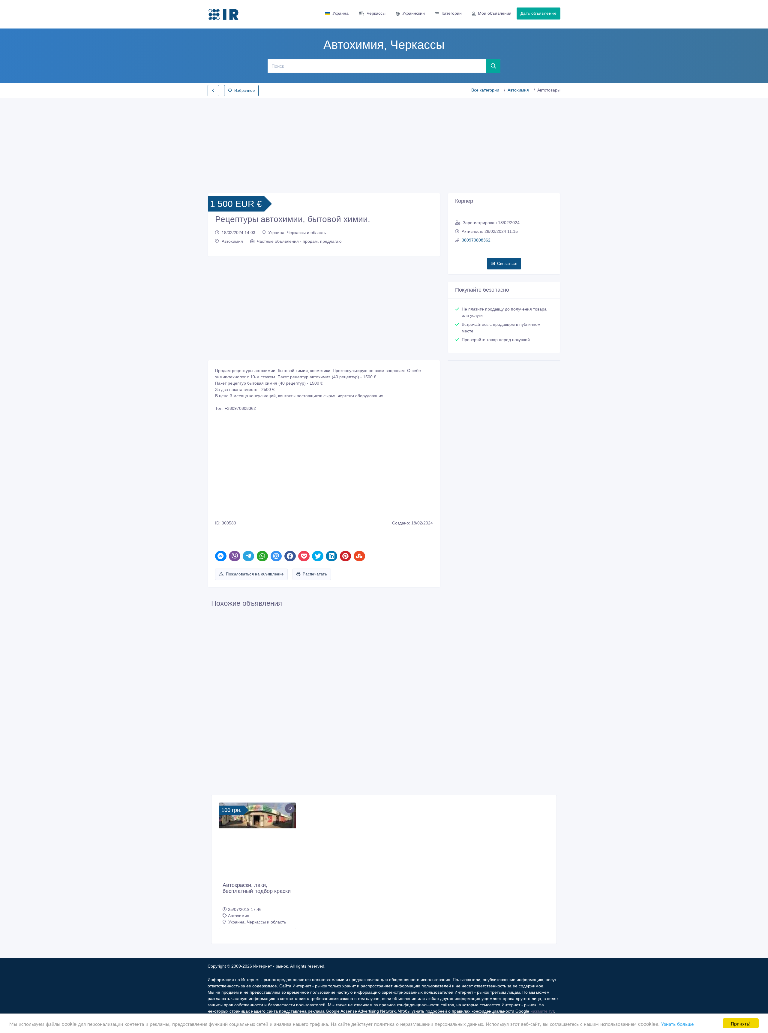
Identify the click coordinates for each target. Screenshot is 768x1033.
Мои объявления (495, 13)
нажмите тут (542, 1011)
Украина (340, 13)
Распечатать (315, 574)
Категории (452, 13)
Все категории (485, 90)
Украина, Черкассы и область (297, 232)
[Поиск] (493, 66)
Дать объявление (538, 13)
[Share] (220, 556)
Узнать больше (677, 1023)
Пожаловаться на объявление (255, 574)
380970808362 (476, 240)
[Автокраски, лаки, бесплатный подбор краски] (257, 816)
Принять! (741, 1023)
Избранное (244, 90)
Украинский (413, 13)
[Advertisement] (384, 144)
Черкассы (376, 13)
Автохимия (518, 90)
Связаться (507, 263)
